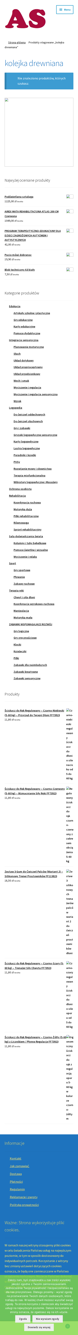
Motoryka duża (23, 509)
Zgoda (23, 1319)
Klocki (17, 644)
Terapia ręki (16, 590)
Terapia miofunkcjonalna (29, 475)
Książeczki (20, 651)
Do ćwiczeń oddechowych (29, 414)
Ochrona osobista (20, 489)
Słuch (17, 353)
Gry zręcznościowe (25, 637)
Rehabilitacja (17, 495)
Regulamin (17, 1189)
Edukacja (14, 306)
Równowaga (21, 522)
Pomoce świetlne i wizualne (31, 550)
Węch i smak (21, 380)
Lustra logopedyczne (27, 448)
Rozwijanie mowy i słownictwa (33, 468)
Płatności (16, 1182)
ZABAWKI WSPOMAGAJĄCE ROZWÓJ (30, 624)
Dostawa (16, 1174)
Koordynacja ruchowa (27, 502)
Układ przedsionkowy (27, 374)
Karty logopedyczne (26, 441)
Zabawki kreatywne (26, 672)
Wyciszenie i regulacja (27, 387)
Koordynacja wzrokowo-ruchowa (34, 604)
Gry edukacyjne (23, 320)
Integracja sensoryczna (23, 340)
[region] (39, 132)
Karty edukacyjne (24, 326)
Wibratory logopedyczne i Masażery (36, 482)
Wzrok (17, 401)
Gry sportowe (22, 570)
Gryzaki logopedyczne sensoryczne (35, 435)
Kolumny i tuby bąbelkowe (30, 543)
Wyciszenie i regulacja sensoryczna (36, 394)
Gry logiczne (21, 631)
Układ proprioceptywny (28, 367)
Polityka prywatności (24, 1205)
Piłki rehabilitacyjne (26, 516)
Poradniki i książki (25, 455)
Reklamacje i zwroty (23, 1197)
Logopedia (15, 407)
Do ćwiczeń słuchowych (28, 421)
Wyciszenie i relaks (25, 556)
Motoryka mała (23, 617)
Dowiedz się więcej (39, 1327)
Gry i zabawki (22, 428)
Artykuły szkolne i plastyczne (32, 313)
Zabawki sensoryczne (27, 678)
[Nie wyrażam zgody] (73, 1305)
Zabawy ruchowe (24, 583)
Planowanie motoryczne (29, 347)
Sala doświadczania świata (26, 536)
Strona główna (17, 42)
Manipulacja (21, 610)
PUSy (17, 462)
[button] (39, 132)
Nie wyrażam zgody (47, 1319)
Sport (12, 563)
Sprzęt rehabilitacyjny (27, 529)
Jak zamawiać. (19, 1166)
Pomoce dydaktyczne (27, 333)
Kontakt (15, 1158)
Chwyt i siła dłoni (24, 597)
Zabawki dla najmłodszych (30, 665)
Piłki (16, 658)
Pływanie (19, 577)
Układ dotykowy (24, 360)
